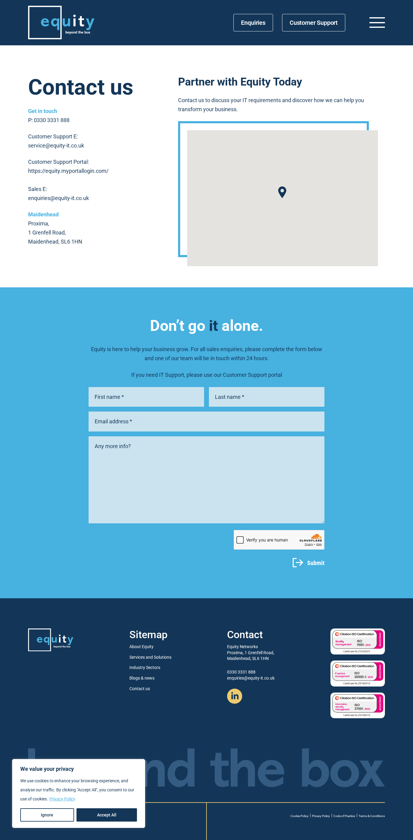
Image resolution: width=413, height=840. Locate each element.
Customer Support (314, 22)
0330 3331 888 (52, 120)
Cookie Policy (299, 816)
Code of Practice (344, 816)
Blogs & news (141, 678)
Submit (315, 563)
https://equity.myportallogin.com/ (68, 171)
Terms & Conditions (372, 816)
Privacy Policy (62, 798)
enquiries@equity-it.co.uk (58, 198)
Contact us (139, 688)
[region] (78, 793)
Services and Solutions (150, 657)
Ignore (47, 815)
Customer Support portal (252, 375)
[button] (282, 192)
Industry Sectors (144, 667)
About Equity (141, 646)
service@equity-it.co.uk (56, 145)
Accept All (106, 815)
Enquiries (253, 22)
